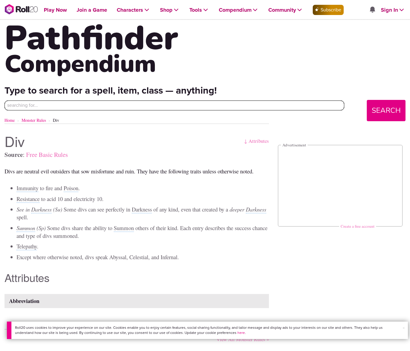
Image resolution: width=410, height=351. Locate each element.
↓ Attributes (256, 140)
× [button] (403, 328)
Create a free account (358, 226)
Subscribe (330, 9)
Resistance (28, 198)
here (241, 332)
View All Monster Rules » (242, 339)
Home (10, 120)
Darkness (41, 209)
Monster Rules (34, 120)
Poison (71, 188)
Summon (26, 228)
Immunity (27, 188)
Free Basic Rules (47, 154)
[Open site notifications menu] (372, 10)
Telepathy (27, 246)
